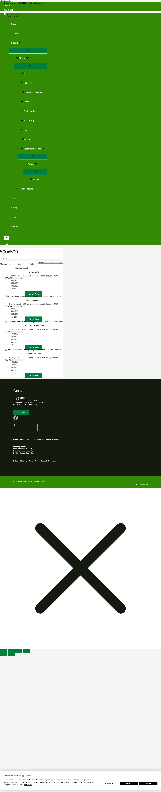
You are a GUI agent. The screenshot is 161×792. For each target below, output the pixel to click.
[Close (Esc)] (26, 651)
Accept (148, 783)
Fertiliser (27, 139)
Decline (128, 783)
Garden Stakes (30, 111)
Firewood (28, 83)
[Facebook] (15, 419)
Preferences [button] (28, 785)
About (13, 217)
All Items (22, 58)
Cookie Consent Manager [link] (12, 775)
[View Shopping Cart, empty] (6, 238)
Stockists (15, 33)
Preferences (109, 783)
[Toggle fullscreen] (11, 651)
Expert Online (142, 485)
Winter (31, 164)
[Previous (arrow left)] (3, 654)
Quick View (34, 294)
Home (13, 24)
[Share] (18, 651)
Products (15, 43)
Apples (36, 179)
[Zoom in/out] (3, 651)
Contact (14, 227)
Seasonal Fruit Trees (32, 149)
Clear (14, 292)
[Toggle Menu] (28, 50)
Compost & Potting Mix (33, 92)
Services (15, 198)
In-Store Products (26, 189)
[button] (8, 9)
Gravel (26, 102)
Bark (26, 74)
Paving (27, 130)
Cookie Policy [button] (72, 782)
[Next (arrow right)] (11, 654)
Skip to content (6, 1)
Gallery (14, 208)
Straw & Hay (29, 121)
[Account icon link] (7, 244)
